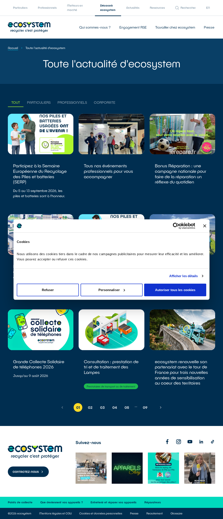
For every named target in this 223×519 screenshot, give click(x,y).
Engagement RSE (133, 27)
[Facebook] (167, 441)
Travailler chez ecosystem (175, 27)
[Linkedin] (201, 441)
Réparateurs (152, 502)
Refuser (48, 290)
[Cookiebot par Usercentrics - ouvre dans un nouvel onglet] (176, 226)
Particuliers (20, 7)
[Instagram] (178, 441)
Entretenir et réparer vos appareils (114, 502)
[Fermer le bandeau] (204, 225)
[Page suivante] (160, 407)
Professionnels (47, 7)
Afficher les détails (183, 276)
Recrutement (154, 513)
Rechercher (188, 7)
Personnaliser (109, 290)
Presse (209, 27)
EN (208, 7)
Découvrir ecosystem (107, 8)
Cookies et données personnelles (100, 513)
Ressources (157, 7)
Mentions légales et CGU (55, 513)
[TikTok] (212, 441)
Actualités (132, 7)
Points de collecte (20, 502)
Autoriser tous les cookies (175, 290)
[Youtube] (190, 441)
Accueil (13, 48)
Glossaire (176, 513)
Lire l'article (40, 161)
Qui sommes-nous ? (95, 27)
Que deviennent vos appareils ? (61, 502)
